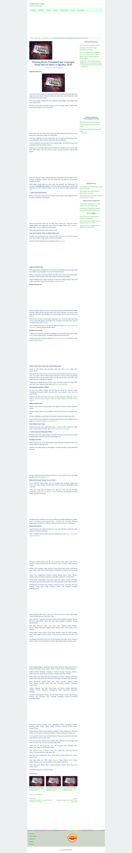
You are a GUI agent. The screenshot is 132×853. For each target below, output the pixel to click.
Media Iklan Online (65, 398)
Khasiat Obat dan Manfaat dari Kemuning (90, 122)
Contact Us (32, 839)
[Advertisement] (66, 24)
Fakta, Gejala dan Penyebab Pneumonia (90, 45)
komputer (38, 227)
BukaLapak (54, 374)
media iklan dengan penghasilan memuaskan (45, 398)
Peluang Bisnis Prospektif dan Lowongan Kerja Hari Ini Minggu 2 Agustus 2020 (40, 800)
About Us (31, 833)
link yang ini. (62, 241)
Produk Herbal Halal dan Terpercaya (60, 429)
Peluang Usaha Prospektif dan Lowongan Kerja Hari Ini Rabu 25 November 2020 (69, 789)
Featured (31, 844)
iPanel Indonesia (61, 338)
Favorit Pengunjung (38, 794)
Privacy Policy (33, 836)
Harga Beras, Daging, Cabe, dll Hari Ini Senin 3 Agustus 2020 (67, 800)
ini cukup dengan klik (51, 421)
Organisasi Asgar (37, 3)
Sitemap (31, 841)
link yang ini (61, 281)
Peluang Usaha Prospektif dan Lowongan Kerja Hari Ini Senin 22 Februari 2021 (36, 789)
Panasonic (55, 760)
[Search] (101, 10)
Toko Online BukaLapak (61, 384)
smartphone (74, 225)
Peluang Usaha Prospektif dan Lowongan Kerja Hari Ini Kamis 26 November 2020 (53, 789)
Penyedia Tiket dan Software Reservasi (46, 491)
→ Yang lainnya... (84, 66)
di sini (41, 340)
